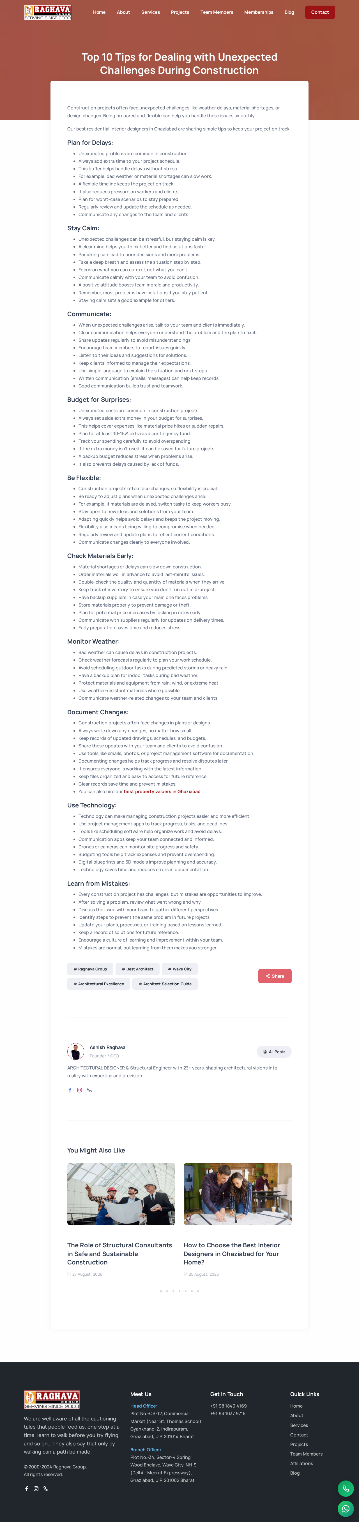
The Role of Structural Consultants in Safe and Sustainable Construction (119, 1254)
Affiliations (301, 1463)
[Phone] (46, 1489)
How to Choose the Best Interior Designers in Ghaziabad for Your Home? (232, 1254)
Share (278, 976)
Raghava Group (92, 969)
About (123, 12)
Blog (289, 12)
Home (99, 12)
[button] (161, 1291)
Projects (180, 12)
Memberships (258, 12)
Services (150, 12)
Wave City (182, 969)
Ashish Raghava (108, 1047)
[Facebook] (26, 1489)
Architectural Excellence (101, 983)
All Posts (277, 1051)
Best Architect (139, 969)
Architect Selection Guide (167, 983)
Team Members (217, 12)
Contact (320, 12)
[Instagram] (36, 1489)
